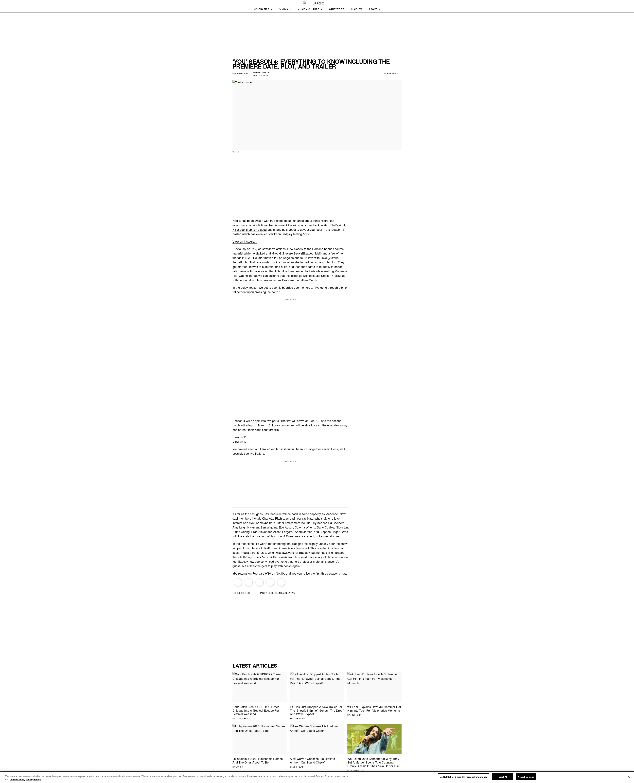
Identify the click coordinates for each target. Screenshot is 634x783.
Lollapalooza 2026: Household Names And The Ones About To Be (257, 760)
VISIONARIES (261, 9)
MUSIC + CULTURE (308, 9)
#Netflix (245, 592)
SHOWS (283, 9)
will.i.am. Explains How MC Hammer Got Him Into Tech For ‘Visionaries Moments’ (374, 708)
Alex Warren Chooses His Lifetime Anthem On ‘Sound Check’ (312, 760)
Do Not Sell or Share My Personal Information (464, 776)
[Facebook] (238, 582)
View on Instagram (244, 241)
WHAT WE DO (336, 9)
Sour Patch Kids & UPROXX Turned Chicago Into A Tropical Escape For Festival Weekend (256, 710)
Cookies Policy (17, 779)
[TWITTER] (273, 73)
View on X (239, 437)
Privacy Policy (33, 779)
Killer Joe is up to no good (249, 229)
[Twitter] (249, 582)
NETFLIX (270, 592)
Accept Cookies (526, 776)
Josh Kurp (356, 714)
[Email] (270, 582)
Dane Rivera (242, 718)
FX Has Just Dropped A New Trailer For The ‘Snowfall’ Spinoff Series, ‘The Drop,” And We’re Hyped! (317, 710)
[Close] (628, 776)
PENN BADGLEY (282, 592)
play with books (281, 566)
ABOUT (373, 9)
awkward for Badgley (296, 552)
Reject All (503, 776)
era (277, 557)
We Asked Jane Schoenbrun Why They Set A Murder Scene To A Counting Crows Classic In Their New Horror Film (373, 762)
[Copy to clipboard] (281, 582)
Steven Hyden (357, 770)
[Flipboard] (259, 582)
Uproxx (239, 766)
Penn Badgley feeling (288, 234)
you (293, 592)
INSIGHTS (356, 9)
